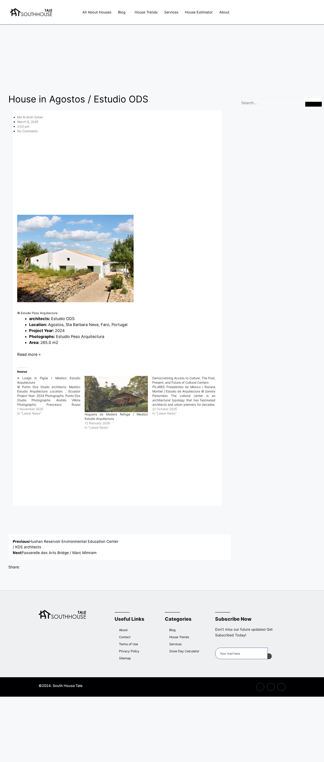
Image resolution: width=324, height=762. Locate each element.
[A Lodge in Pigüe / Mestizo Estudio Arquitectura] (51, 396)
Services (171, 12)
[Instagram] (258, 12)
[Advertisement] (162, 57)
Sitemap (125, 658)
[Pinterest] (268, 12)
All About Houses (96, 12)
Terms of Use (128, 644)
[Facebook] (248, 12)
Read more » (29, 354)
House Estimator (199, 12)
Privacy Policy (129, 651)
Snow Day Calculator (184, 651)
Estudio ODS (62, 318)
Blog (121, 12)
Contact (124, 637)
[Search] (313, 104)
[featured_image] (75, 300)
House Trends (146, 12)
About (224, 12)
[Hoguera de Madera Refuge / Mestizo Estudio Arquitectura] (116, 394)
